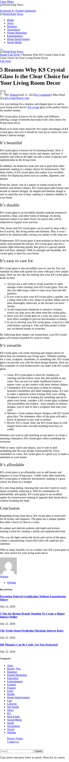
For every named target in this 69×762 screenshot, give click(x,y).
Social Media (14, 42)
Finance (11, 687)
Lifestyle (12, 703)
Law (9, 700)
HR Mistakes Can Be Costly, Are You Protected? (29, 644)
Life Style (5, 61)
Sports (10, 722)
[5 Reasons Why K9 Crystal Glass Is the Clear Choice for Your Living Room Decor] (14, 98)
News (10, 23)
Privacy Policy (15, 738)
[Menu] (1, 49)
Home (10, 19)
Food (10, 690)
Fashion (11, 684)
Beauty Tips (14, 668)
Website (11, 732)
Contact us (13, 741)
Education (12, 678)
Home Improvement (18, 39)
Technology (13, 29)
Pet (9, 713)
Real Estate (13, 716)
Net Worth (13, 706)
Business (12, 26)
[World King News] (11, 13)
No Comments (42, 94)
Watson (14, 94)
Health (11, 694)
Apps (10, 665)
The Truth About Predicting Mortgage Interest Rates (32, 630)
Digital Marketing (17, 32)
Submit (38, 751)
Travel (10, 729)
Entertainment (15, 35)
